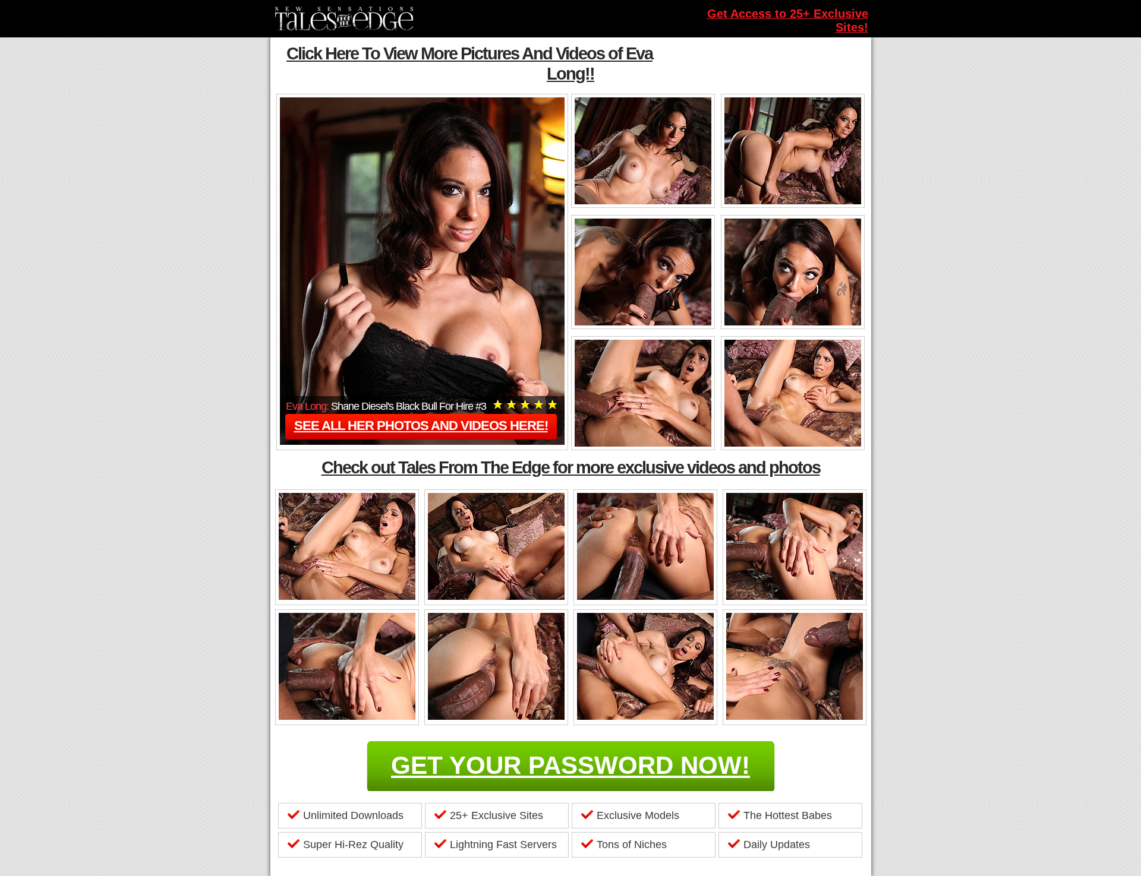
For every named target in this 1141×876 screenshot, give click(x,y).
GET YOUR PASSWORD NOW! (570, 765)
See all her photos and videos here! (421, 425)
